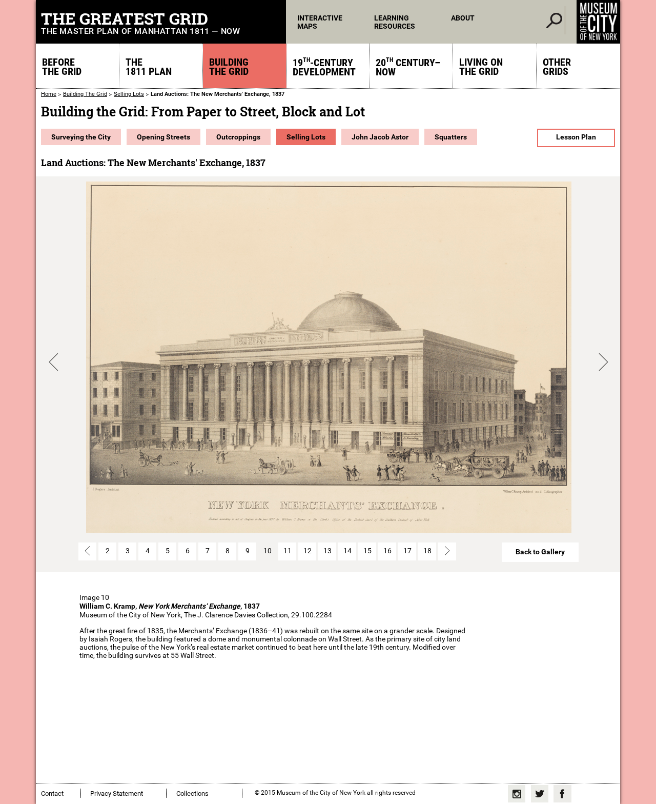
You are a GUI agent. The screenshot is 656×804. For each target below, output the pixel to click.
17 (407, 551)
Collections (192, 793)
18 (427, 551)
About (463, 18)
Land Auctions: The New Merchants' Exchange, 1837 (217, 94)
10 (267, 551)
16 (387, 551)
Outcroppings (238, 137)
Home (48, 94)
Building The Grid (85, 94)
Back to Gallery (540, 552)
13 (327, 551)
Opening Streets (163, 137)
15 (367, 551)
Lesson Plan (576, 137)
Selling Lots (129, 94)
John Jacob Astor (380, 137)
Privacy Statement (116, 793)
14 (347, 551)
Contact (52, 793)
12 (307, 551)
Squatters (451, 137)
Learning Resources (394, 22)
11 (287, 551)
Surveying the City (81, 137)
